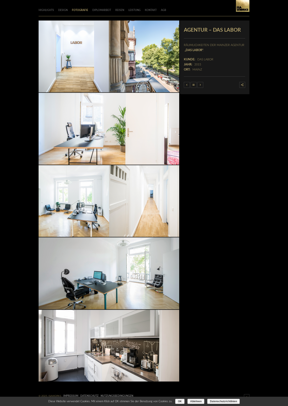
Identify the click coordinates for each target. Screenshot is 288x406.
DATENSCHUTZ (89, 396)
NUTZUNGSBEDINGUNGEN (117, 396)
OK (180, 401)
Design (63, 10)
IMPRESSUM (70, 396)
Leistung (134, 10)
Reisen (119, 10)
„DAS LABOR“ (194, 50)
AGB (163, 10)
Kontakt (151, 10)
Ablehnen (196, 401)
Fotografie (80, 10)
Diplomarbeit (101, 10)
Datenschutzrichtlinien (223, 401)
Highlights (46, 10)
